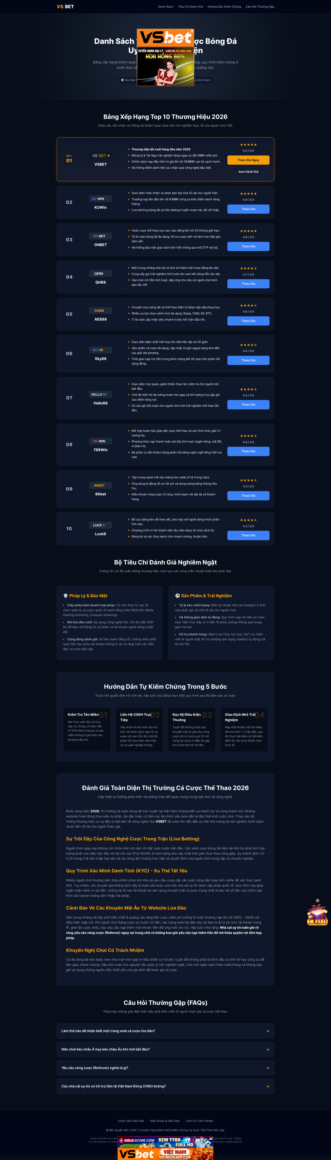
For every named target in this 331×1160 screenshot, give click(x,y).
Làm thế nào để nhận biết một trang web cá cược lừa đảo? (108, 1031)
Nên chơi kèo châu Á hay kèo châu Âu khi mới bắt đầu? (105, 1049)
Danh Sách (165, 6)
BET (65, 6)
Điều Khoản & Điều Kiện (165, 1120)
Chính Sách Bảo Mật (131, 1120)
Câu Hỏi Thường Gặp (260, 6)
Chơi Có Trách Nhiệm (199, 1120)
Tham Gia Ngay (248, 160)
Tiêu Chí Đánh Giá (190, 6)
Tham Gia (248, 209)
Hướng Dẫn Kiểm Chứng (224, 6)
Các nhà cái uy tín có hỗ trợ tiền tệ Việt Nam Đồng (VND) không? (113, 1086)
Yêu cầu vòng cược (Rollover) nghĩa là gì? (94, 1068)
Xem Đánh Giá (248, 171)
